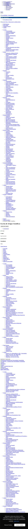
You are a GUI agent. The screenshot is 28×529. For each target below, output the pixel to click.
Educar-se (8, 282)
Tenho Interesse (4, 246)
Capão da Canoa (9, 347)
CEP (7, 292)
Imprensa (5, 256)
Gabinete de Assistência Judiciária (13, 333)
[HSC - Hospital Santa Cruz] (7, 366)
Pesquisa (5, 288)
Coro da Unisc (9, 339)
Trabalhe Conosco (7, 26)
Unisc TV (5, 260)
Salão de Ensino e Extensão (11, 301)
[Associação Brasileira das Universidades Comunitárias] (12, 360)
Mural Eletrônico (9, 322)
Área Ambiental (9, 266)
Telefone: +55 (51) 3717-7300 (12, 355)
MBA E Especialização (10, 311)
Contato (4, 27)
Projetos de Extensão (10, 303)
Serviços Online (6, 317)
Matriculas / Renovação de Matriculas (13, 323)
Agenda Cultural (9, 338)
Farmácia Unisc (9, 334)
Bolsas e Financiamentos (11, 313)
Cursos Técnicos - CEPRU (11, 280)
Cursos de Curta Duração (11, 283)
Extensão (5, 296)
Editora (4, 255)
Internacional (11, 15)
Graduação (8, 284)
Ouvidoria (8, 271)
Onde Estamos (6, 24)
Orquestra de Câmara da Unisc (12, 343)
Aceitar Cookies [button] (19, 524)
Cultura (4, 337)
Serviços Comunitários (7, 329)
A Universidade (9, 264)
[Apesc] (2, 365)
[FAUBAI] (3, 363)
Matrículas (8, 299)
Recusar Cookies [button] (8, 524)
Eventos (7, 295)
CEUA (7, 291)
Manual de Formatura (10, 320)
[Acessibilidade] (4, 15)
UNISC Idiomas (6, 259)
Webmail (7, 326)
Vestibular (8, 308)
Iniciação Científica (10, 294)
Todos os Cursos (9, 276)
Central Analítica (6, 254)
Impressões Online (9, 327)
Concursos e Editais (10, 268)
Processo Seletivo (6, 306)
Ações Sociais (9, 304)
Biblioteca (5, 253)
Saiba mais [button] (16, 521)
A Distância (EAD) (10, 277)
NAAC (4, 250)
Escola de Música (9, 340)
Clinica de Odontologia (10, 331)
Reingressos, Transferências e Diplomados (14, 312)
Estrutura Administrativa (11, 270)
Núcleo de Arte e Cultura (11, 341)
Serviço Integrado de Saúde (11, 332)
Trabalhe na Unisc (9, 273)
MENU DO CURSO (4, 226)
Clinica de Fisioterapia (10, 330)
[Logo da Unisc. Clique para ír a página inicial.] (11, 21)
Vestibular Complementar (11, 309)
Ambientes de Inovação (10, 290)
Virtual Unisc (8, 325)
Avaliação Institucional (10, 267)
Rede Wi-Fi (8, 324)
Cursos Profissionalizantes (11, 281)
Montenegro (8, 348)
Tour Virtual (5, 25)
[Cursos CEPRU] (4, 368)
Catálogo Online (9, 319)
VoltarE (4, 252)
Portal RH (5, 248)
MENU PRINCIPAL (5, 369)
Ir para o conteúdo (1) (7, 1)
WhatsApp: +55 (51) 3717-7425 (12, 356)
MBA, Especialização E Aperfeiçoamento (14, 287)
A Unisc (5, 263)
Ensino (4, 275)
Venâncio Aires (9, 351)
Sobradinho (8, 349)
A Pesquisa (8, 289)
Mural (4, 249)
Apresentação (6, 228)
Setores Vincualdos (10, 302)
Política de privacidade (7, 261)
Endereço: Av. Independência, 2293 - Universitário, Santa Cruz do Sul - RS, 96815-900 (16, 354)
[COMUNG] (14, 362)
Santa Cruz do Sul (9, 346)
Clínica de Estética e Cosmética (12, 336)
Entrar (2, 11)
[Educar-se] (3, 367)
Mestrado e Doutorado (10, 285)
